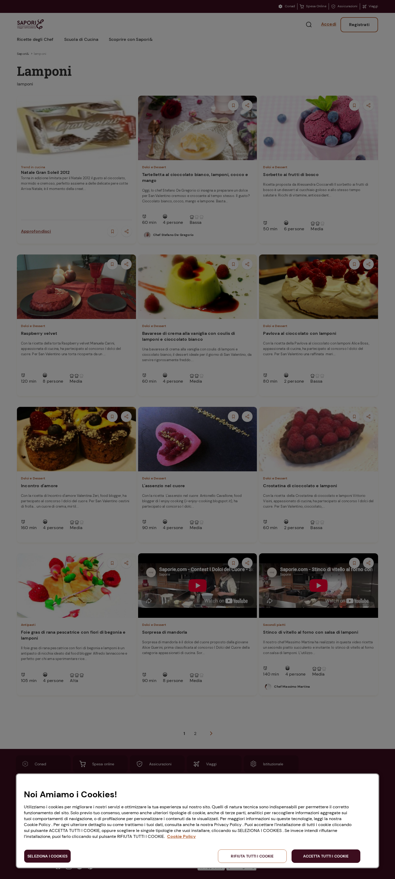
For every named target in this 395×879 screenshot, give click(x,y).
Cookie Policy (181, 836)
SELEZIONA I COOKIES (47, 856)
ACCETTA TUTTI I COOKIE (326, 856)
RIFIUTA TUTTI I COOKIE (252, 856)
